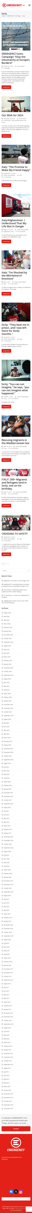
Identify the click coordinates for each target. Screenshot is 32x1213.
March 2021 (7, 826)
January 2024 (7, 701)
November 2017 (8, 972)
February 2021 (8, 829)
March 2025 (7, 657)
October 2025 (8, 638)
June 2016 (6, 1031)
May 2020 (6, 862)
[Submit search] (28, 570)
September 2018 (8, 936)
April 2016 (6, 1039)
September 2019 (8, 892)
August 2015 (7, 1068)
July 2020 (6, 855)
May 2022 (6, 774)
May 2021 (6, 818)
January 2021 (7, 833)
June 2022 (6, 771)
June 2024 (6, 682)
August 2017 (7, 984)
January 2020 (7, 877)
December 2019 (8, 881)
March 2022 (7, 782)
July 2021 (6, 811)
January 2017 (7, 1009)
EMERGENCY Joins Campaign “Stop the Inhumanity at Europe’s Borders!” (16, 58)
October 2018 (8, 932)
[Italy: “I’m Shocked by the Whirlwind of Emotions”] (16, 259)
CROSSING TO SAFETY (15, 533)
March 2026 (7, 624)
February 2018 (8, 961)
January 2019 (7, 921)
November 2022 (8, 752)
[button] (29, 5)
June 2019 (6, 903)
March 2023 (7, 737)
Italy (13, 120)
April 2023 (6, 734)
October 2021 (8, 800)
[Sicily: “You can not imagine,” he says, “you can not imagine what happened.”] (16, 370)
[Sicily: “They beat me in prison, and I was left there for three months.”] (16, 312)
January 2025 (7, 664)
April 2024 (6, 690)
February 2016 (8, 1046)
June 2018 (6, 947)
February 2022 (8, 785)
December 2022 (8, 748)
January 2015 (7, 1090)
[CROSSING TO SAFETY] (16, 522)
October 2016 (8, 1020)
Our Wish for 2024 (12, 115)
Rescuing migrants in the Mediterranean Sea (15, 441)
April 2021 (6, 822)
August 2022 (7, 763)
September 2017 (8, 980)
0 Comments (7, 177)
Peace (3, 122)
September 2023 (8, 715)
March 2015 (7, 1086)
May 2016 (6, 1035)
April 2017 (6, 998)
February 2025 (8, 660)
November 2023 (8, 708)
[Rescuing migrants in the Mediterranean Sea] (16, 426)
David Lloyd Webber (9, 175)
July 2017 (6, 987)
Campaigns (7, 68)
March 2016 (7, 1042)
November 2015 (8, 1057)
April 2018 (6, 954)
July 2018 (6, 943)
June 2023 (6, 726)
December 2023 (8, 704)
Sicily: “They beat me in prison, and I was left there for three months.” (15, 329)
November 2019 (8, 884)
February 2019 (8, 917)
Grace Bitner (21, 66)
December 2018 (8, 925)
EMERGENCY (7, 120)
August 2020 (7, 851)
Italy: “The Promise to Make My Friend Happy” (16, 168)
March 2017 (7, 1002)
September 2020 (8, 848)
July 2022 (6, 767)
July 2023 (6, 723)
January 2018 (7, 965)
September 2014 (8, 1105)
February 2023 (8, 741)
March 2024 (7, 693)
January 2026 (7, 631)
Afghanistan (7, 231)
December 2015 (8, 1053)
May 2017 (6, 995)
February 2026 (8, 627)
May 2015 (6, 1079)
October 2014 (8, 1101)
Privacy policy (19, 1208)
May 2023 (6, 730)
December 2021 (8, 793)
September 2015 (8, 1064)
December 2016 (8, 1013)
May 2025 (6, 649)
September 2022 (8, 759)
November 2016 (8, 1017)
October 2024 (8, 671)
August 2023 (7, 719)
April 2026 (6, 620)
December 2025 (8, 635)
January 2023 (7, 745)
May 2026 (6, 616)
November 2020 (8, 840)
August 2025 (7, 646)
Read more (6, 87)
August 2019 (7, 895)
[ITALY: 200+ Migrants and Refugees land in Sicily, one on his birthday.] (16, 472)
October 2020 (8, 844)
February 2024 (8, 697)
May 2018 (6, 950)
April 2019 (6, 910)
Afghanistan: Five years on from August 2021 (17, 580)
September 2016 (8, 1024)
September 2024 (8, 675)
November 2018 (8, 928)
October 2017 (8, 976)
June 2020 (6, 859)
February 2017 (8, 1006)
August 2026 (7, 613)
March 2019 (7, 914)
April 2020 (6, 866)
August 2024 (7, 679)
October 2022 (8, 756)
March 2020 (7, 870)
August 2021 (7, 807)
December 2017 (8, 969)
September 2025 (8, 642)
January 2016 (7, 1050)
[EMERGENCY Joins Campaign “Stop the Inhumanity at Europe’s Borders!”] (16, 36)
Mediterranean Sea (20, 120)
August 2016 (7, 1028)
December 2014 (8, 1094)
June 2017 (6, 991)
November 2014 (8, 1097)
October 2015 (8, 1061)
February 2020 (8, 873)
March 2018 (7, 958)
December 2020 (8, 837)
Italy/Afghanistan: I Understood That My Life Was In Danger (14, 223)
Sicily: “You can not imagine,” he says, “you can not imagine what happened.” (15, 388)
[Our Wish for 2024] (16, 104)
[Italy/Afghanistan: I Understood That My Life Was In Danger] (16, 205)
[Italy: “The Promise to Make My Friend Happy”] (16, 154)
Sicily (20, 339)
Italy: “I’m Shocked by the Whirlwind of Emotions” (14, 275)
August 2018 (7, 939)
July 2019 (6, 899)
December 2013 (8, 1108)
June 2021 (6, 815)
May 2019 (6, 906)
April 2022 (6, 778)
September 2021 (8, 804)
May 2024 (6, 686)
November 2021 (8, 796)
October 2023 (8, 712)
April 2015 (6, 1083)
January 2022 (7, 789)
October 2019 (8, 888)
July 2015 (6, 1072)
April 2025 (6, 653)
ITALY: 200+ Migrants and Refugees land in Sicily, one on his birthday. (14, 484)
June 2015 (6, 1075)
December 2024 (8, 668)
